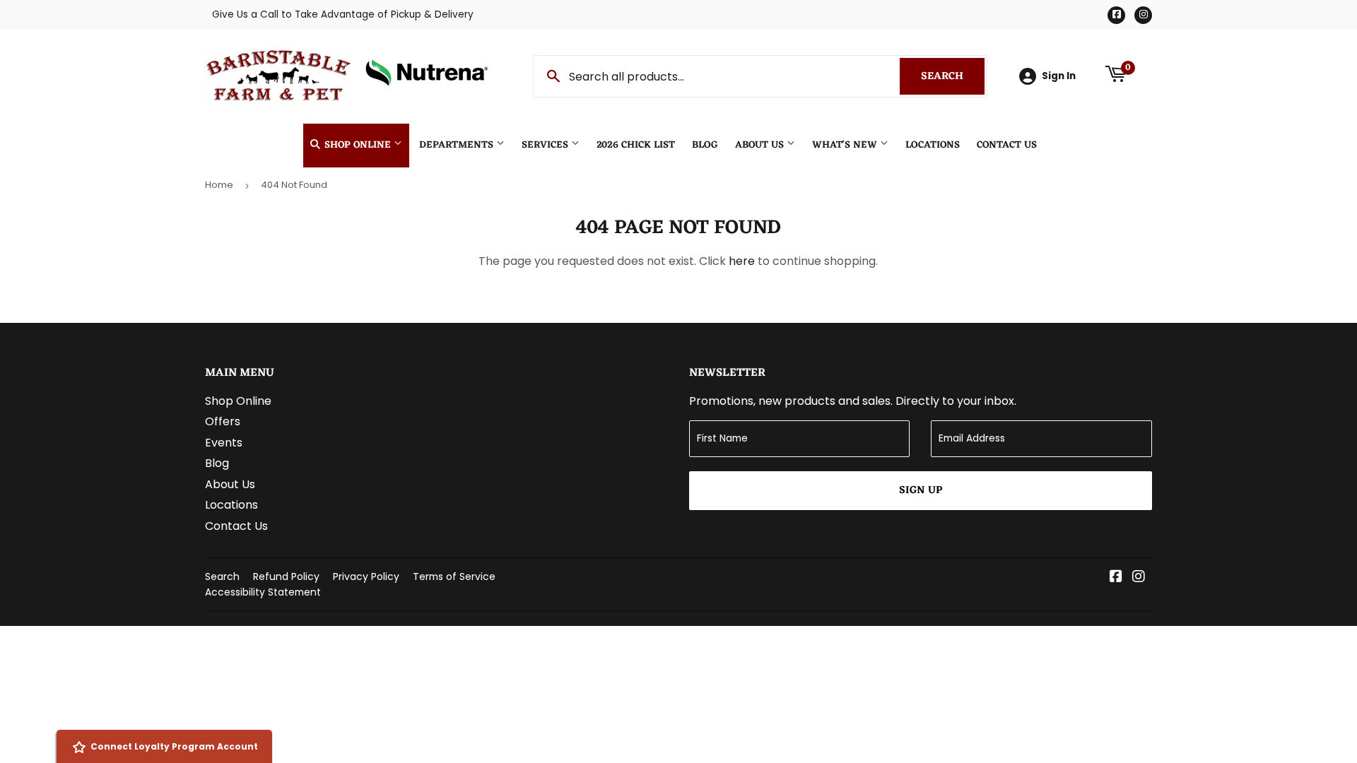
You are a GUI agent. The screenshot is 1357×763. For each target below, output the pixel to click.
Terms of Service (454, 576)
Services (546, 145)
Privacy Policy (366, 576)
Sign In (1059, 76)
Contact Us (1007, 145)
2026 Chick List (636, 145)
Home (219, 184)
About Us (761, 145)
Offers (222, 421)
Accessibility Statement (263, 592)
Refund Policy (286, 576)
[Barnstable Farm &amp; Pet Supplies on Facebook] (1116, 577)
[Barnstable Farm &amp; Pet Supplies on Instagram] (1138, 577)
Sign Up (920, 490)
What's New (846, 145)
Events (223, 442)
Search (953, 76)
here (742, 261)
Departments (457, 145)
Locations (932, 145)
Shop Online (358, 145)
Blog (705, 145)
